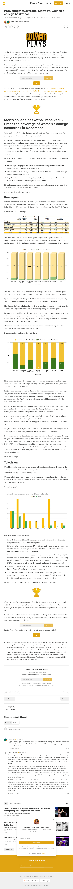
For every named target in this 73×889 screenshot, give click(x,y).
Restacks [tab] (15, 723)
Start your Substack (32, 881)
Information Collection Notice (36, 848)
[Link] (1, 123)
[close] (53, 819)
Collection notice (49, 876)
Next (63, 699)
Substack (27, 885)
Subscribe (58, 3)
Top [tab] (6, 803)
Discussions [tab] (17, 803)
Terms (41, 876)
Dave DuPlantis (12, 752)
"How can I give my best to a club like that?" (17, 813)
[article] (36, 813)
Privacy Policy (50, 848)
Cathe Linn (11, 739)
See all (8, 850)
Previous (11, 699)
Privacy (36, 876)
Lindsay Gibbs (14, 21)
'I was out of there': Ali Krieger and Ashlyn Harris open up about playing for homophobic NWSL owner (27, 809)
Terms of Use (45, 847)
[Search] (47, 3)
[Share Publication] (51, 3)
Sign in (67, 3)
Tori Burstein (25, 21)
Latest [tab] (11, 803)
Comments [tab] (8, 723)
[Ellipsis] (68, 739)
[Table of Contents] (2, 444)
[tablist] (11, 723)
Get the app (45, 881)
